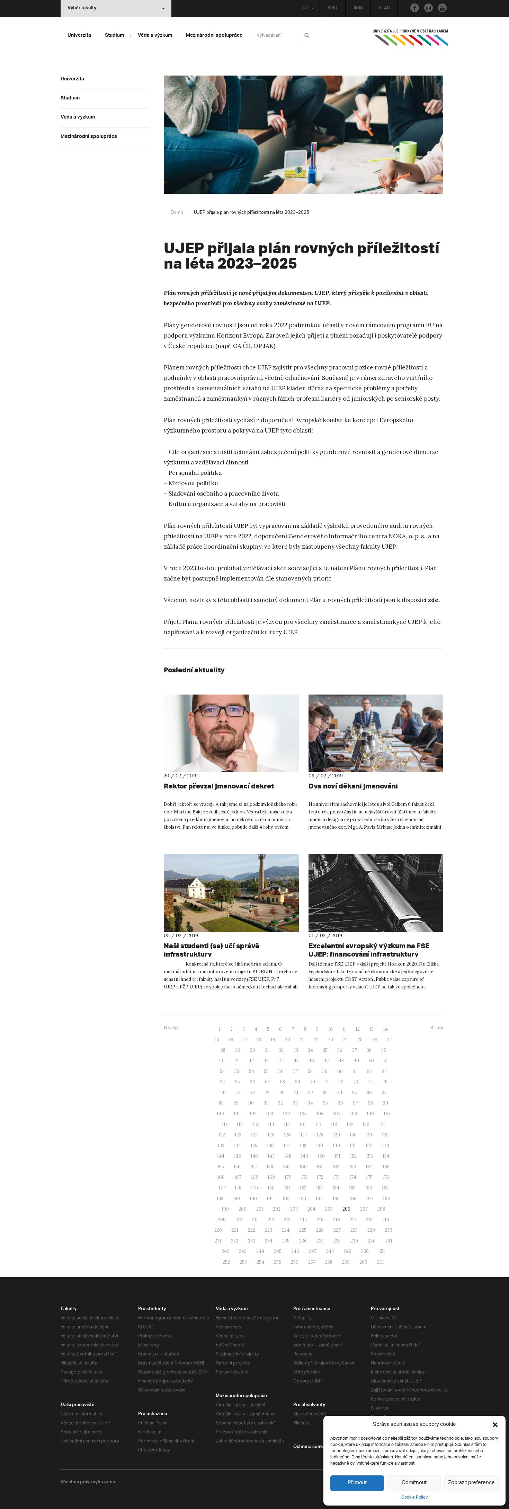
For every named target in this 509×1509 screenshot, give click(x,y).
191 (270, 1199)
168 (254, 1177)
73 (355, 1082)
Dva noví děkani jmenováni (353, 786)
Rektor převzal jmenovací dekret (219, 786)
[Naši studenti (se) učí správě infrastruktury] (231, 893)
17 (245, 1040)
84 (339, 1093)
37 (354, 1050)
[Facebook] (414, 7)
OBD (333, 8)
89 (236, 1103)
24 (345, 1040)
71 (327, 1082)
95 (325, 1103)
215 (320, 1220)
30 (252, 1050)
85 (354, 1093)
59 (325, 1071)
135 (254, 1146)
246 (295, 1251)
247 (312, 1251)
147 (271, 1156)
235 (285, 1241)
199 (225, 1209)
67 (267, 1082)
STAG (384, 8)
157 (253, 1167)
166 (221, 1177)
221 (235, 1230)
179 (254, 1188)
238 (337, 1241)
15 (217, 1040)
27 (389, 1040)
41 (236, 1061)
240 (372, 1241)
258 (328, 1262)
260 (363, 1262)
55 (266, 1071)
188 (220, 1199)
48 (341, 1061)
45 (296, 1061)
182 (303, 1188)
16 (231, 1040)
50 (371, 1061)
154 (386, 1156)
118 (334, 1124)
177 (221, 1188)
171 (304, 1177)
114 (271, 1124)
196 (353, 1199)
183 (319, 1188)
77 (237, 1093)
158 (270, 1167)
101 (237, 1114)
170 (288, 1177)
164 (369, 1167)
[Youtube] (442, 7)
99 (385, 1103)
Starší (436, 1028)
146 (254, 1156)
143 (385, 1146)
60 (340, 1071)
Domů (177, 213)
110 (387, 1114)
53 (236, 1071)
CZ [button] (305, 8)
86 (369, 1093)
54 (251, 1071)
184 (335, 1188)
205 (329, 1209)
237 (320, 1241)
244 (260, 1251)
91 (266, 1103)
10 (330, 1029)
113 (255, 1124)
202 (276, 1209)
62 (369, 1071)
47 (326, 1061)
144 (220, 1156)
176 (385, 1177)
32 (281, 1050)
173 (336, 1177)
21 (302, 1040)
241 (388, 1241)
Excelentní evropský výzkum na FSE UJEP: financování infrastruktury (369, 949)
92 (280, 1103)
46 (311, 1061)
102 (253, 1114)
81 (296, 1093)
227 (337, 1230)
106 (320, 1114)
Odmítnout (414, 1482)
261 (380, 1262)
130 (353, 1135)
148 (287, 1156)
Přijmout (357, 1482)
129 (336, 1135)
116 (303, 1124)
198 (386, 1199)
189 (236, 1199)
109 (370, 1114)
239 (354, 1241)
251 (381, 1251)
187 (385, 1188)
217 (353, 1220)
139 (319, 1146)
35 (325, 1050)
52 (222, 1071)
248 (330, 1251)
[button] (495, 1424)
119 (350, 1124)
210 (238, 1220)
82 (310, 1093)
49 (356, 1061)
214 (303, 1220)
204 (311, 1209)
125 (271, 1135)
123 (238, 1135)
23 (330, 1040)
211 (255, 1220)
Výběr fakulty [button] (82, 8)
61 (354, 1071)
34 (310, 1050)
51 (386, 1061)
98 (370, 1103)
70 (312, 1082)
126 (287, 1135)
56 (281, 1071)
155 (220, 1167)
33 (295, 1050)
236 (303, 1241)
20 (287, 1040)
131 (369, 1135)
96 (340, 1103)
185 (352, 1188)
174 (352, 1177)
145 (237, 1156)
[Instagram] (428, 7)
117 (318, 1124)
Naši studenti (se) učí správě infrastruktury (211, 949)
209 (222, 1220)
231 (218, 1241)
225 (302, 1230)
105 (303, 1114)
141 (353, 1146)
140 (336, 1146)
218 (369, 1220)
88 (221, 1103)
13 (371, 1029)
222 (251, 1230)
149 (304, 1156)
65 (237, 1082)
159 (286, 1167)
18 (259, 1040)
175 (369, 1177)
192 (286, 1199)
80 (282, 1093)
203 (294, 1209)
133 (221, 1146)
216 (336, 1220)
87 (384, 1093)
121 (382, 1124)
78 (252, 1093)
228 (354, 1230)
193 (302, 1199)
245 (278, 1251)
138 (303, 1146)
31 (267, 1050)
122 (221, 1135)
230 (388, 1230)
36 (339, 1050)
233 (251, 1241)
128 (320, 1135)
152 (353, 1156)
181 (287, 1188)
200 (243, 1209)
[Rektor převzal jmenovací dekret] (231, 733)
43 (266, 1061)
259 (346, 1262)
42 (251, 1061)
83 (325, 1093)
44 (281, 1061)
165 (386, 1167)
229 (371, 1230)
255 (277, 1262)
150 (321, 1156)
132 (385, 1135)
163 (352, 1167)
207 (364, 1209)
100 (220, 1114)
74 (370, 1082)
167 (237, 1177)
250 (365, 1251)
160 (303, 1167)
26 (374, 1040)
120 (366, 1124)
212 (271, 1220)
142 (369, 1146)
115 (287, 1124)
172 (320, 1177)
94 (310, 1103)
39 (383, 1050)
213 (287, 1220)
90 (251, 1103)
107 (336, 1114)
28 (223, 1050)
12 (358, 1029)
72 (341, 1082)
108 (353, 1114)
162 (335, 1167)
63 (384, 1071)
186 (368, 1188)
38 (369, 1050)
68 (282, 1082)
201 (259, 1209)
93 (295, 1103)
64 (222, 1082)
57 (295, 1071)
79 (267, 1093)
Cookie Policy (414, 1497)
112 (240, 1124)
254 (260, 1262)
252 (226, 1262)
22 (316, 1040)
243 (243, 1251)
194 (319, 1199)
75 (385, 1082)
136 (270, 1146)
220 (218, 1230)
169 (271, 1177)
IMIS (358, 8)
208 (381, 1209)
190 (253, 1199)
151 (337, 1156)
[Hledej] (308, 35)
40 (222, 1061)
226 (320, 1230)
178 (238, 1188)
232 (234, 1241)
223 (268, 1230)
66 (252, 1082)
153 (369, 1156)
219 (385, 1220)
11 (344, 1029)
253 (243, 1262)
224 (285, 1230)
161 (319, 1167)
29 (237, 1050)
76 (223, 1093)
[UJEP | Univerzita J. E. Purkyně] (410, 40)
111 (224, 1124)
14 (385, 1029)
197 (369, 1199)
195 (336, 1199)
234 (269, 1241)
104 (286, 1114)
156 (237, 1167)
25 (360, 1040)
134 (237, 1146)
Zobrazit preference (471, 1482)
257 (311, 1262)
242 (225, 1251)
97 (355, 1103)
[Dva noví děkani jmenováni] (376, 733)
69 (297, 1082)
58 (310, 1071)
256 (294, 1262)
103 (269, 1114)
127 (304, 1135)
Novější (172, 1028)
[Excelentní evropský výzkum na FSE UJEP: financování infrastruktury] (376, 893)
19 (273, 1040)
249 (347, 1251)
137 (287, 1146)
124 (254, 1135)
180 (271, 1188)
